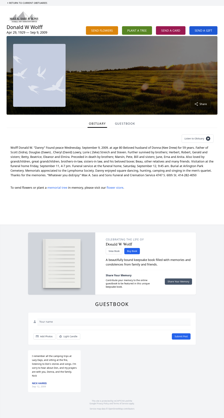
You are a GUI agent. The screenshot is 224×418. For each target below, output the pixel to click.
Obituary (97, 123)
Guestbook (125, 123)
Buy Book (132, 251)
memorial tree (57, 188)
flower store (115, 188)
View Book (114, 251)
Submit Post (181, 336)
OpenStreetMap (115, 408)
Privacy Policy (103, 403)
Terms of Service (121, 403)
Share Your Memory (178, 281)
